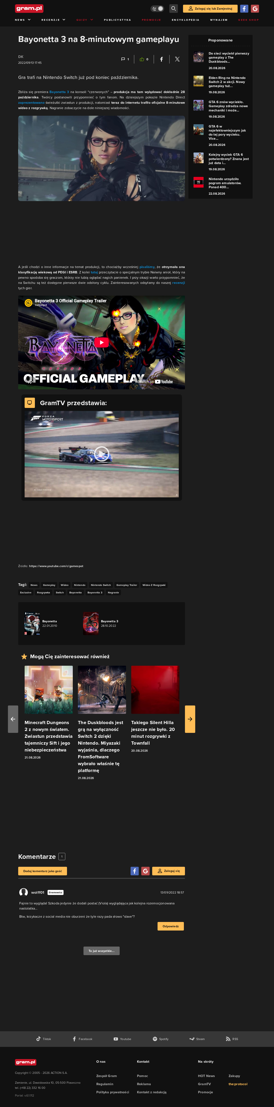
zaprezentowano (32, 102)
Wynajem (219, 20)
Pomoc (142, 1075)
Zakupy (234, 1075)
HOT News (206, 1075)
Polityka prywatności (112, 1092)
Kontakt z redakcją (152, 1092)
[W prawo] (190, 719)
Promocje (151, 20)
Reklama (144, 1084)
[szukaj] (173, 8)
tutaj (95, 272)
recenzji (178, 282)
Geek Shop (248, 20)
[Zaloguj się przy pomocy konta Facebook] (244, 9)
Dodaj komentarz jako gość (42, 871)
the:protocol (238, 1084)
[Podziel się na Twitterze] (177, 59)
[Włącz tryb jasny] (157, 8)
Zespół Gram (106, 1075)
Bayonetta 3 (59, 91)
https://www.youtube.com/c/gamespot (56, 566)
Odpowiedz (171, 926)
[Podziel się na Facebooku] (161, 59)
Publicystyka (117, 20)
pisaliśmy (147, 266)
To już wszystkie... (102, 951)
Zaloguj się (172, 871)
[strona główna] (40, 8)
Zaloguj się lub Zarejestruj (213, 8)
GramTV (204, 1084)
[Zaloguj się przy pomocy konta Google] (255, 9)
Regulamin (104, 1084)
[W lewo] (13, 719)
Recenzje (51, 20)
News (20, 20)
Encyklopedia (186, 20)
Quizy (82, 20)
